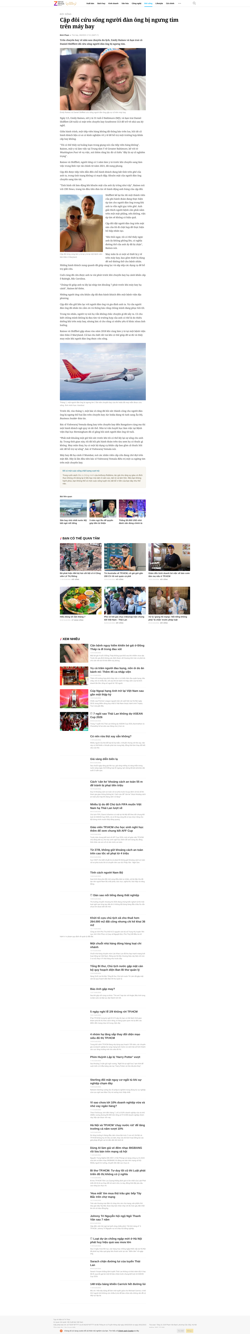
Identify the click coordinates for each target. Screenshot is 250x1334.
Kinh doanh (113, 3)
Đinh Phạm (64, 35)
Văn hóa (125, 3)
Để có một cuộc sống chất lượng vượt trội (81, 471)
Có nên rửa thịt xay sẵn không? (111, 736)
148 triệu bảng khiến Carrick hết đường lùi (118, 1284)
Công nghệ (136, 3)
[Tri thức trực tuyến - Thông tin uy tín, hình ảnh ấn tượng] (65, 3)
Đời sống (148, 3)
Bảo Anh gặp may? (102, 989)
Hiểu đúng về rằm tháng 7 (72, 617)
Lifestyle (159, 3)
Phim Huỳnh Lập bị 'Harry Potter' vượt (115, 1057)
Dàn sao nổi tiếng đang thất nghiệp (116, 895)
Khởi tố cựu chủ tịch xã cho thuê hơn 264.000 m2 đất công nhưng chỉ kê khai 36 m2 (117, 921)
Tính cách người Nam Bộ (106, 872)
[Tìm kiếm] (194, 3)
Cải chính (170, 3)
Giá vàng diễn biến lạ (104, 759)
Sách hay (101, 3)
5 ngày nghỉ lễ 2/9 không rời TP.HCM (114, 1011)
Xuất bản (90, 3)
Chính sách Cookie (126, 1331)
